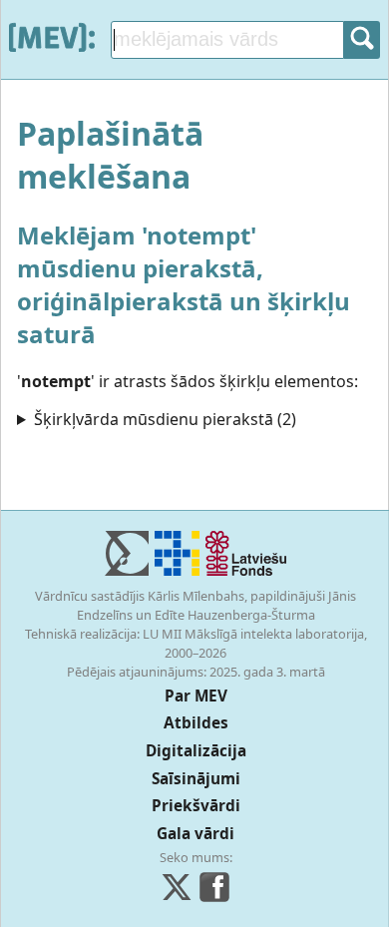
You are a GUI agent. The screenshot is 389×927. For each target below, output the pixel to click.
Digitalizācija (196, 750)
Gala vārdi (195, 833)
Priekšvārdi (196, 805)
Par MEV (196, 696)
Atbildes (196, 722)
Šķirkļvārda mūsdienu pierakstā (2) (165, 419)
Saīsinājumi (196, 778)
